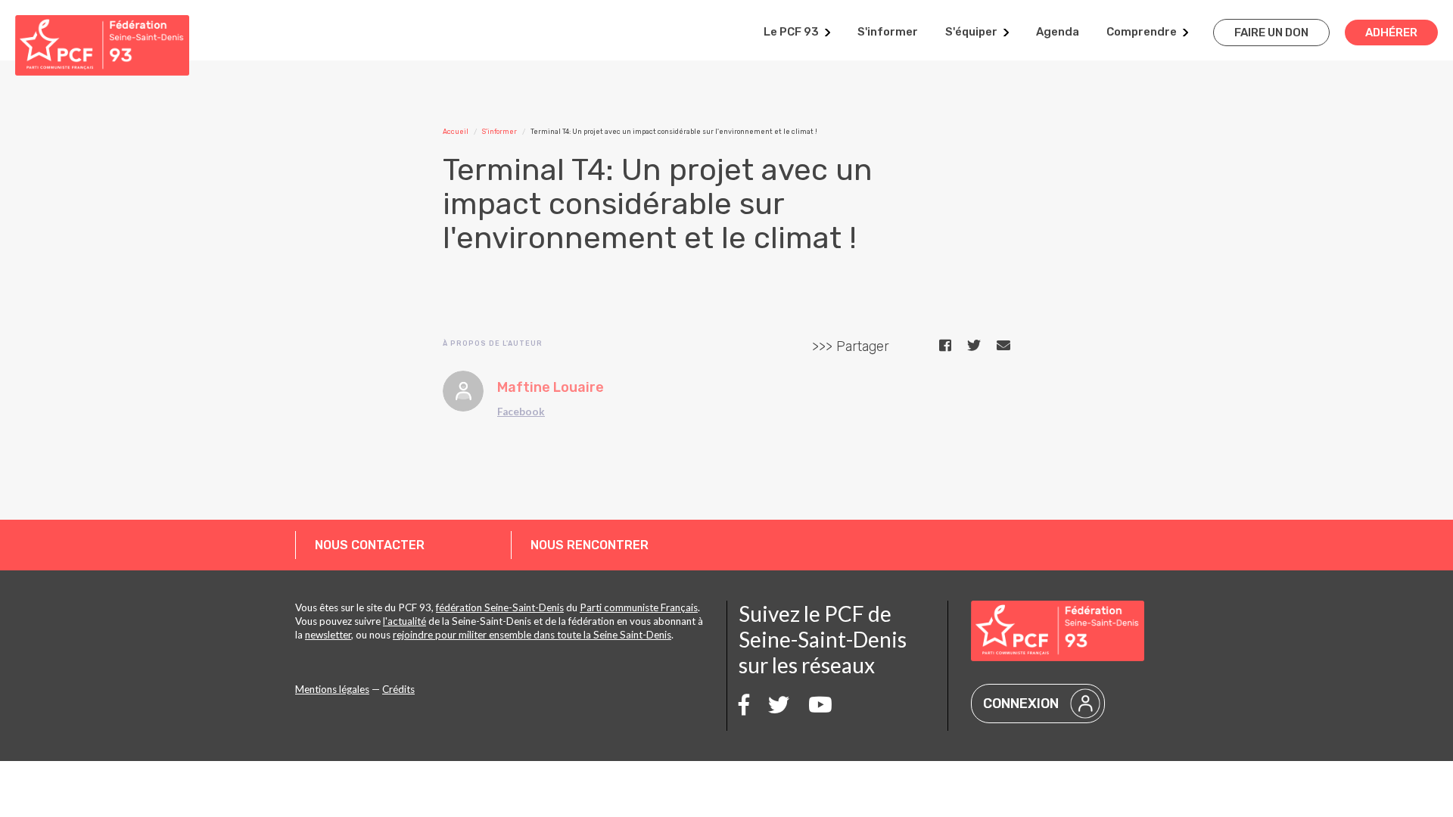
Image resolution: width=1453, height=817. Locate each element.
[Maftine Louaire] (463, 391)
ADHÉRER (1391, 32)
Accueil (455, 131)
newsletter (328, 635)
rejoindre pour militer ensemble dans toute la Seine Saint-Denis (532, 635)
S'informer (887, 32)
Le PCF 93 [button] (791, 32)
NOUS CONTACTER (370, 545)
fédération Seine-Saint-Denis (500, 607)
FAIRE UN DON (1271, 32)
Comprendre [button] (1141, 32)
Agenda (1057, 32)
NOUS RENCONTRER (589, 545)
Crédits (398, 689)
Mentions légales (332, 689)
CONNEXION (1021, 703)
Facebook (521, 411)
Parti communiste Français (639, 607)
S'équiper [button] (971, 32)
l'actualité (404, 621)
